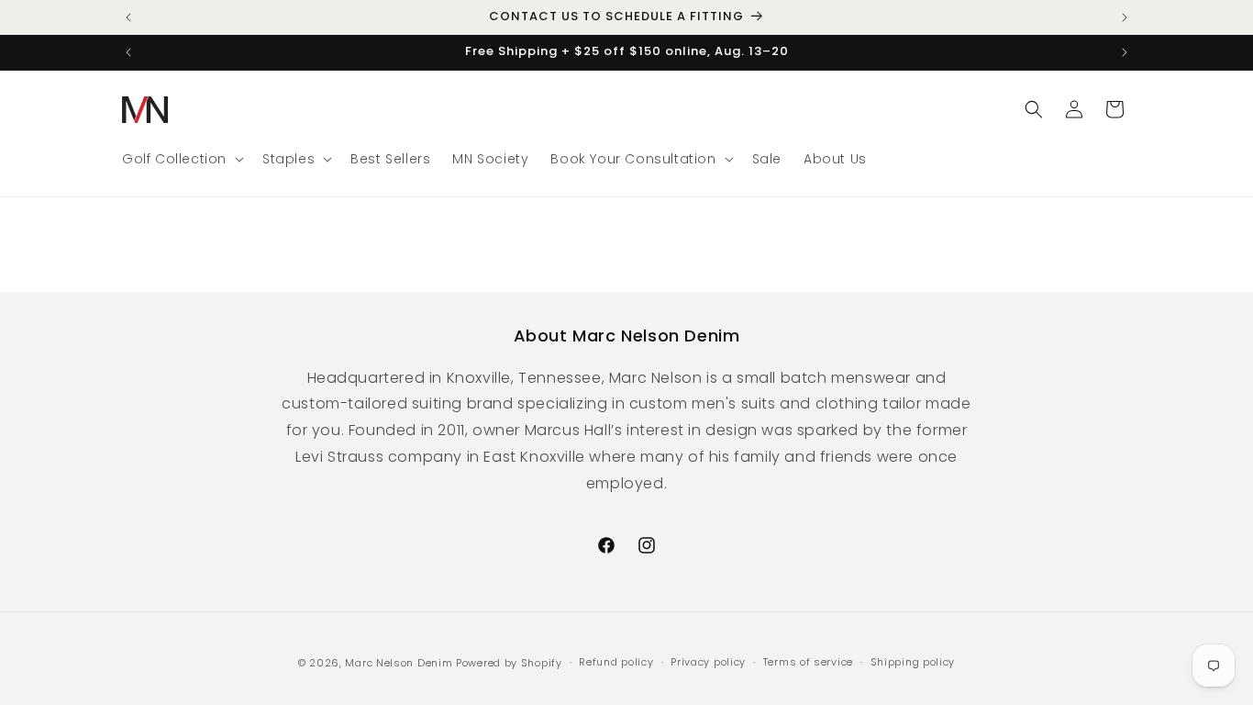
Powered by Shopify (509, 662)
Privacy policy (708, 662)
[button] (181, 159)
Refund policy (616, 662)
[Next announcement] (1124, 17)
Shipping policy (913, 662)
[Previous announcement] (128, 17)
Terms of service (808, 662)
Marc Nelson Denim (398, 662)
